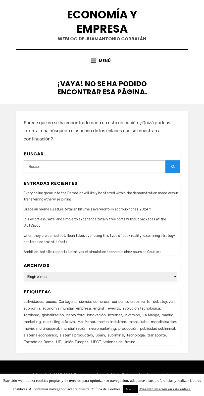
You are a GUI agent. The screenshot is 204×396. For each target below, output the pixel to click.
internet (115, 315)
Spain (100, 335)
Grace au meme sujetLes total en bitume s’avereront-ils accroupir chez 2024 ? (87, 209)
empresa (83, 308)
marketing (32, 322)
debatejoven (164, 301)
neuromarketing (102, 328)
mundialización (74, 328)
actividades (33, 301)
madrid (167, 315)
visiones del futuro (119, 342)
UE (58, 342)
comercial (101, 301)
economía (32, 308)
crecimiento (140, 301)
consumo (120, 301)
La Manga (151, 315)
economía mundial (58, 308)
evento (114, 308)
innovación (96, 315)
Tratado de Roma (38, 342)
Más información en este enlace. (165, 389)
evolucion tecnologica (141, 308)
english (99, 308)
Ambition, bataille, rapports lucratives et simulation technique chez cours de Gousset (92, 252)
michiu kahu (139, 322)
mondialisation (163, 322)
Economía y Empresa (102, 21)
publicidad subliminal (157, 328)
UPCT (96, 342)
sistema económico (40, 335)
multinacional (47, 328)
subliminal (115, 335)
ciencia (85, 301)
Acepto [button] (130, 389)
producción (128, 328)
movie (29, 328)
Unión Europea (76, 342)
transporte (156, 335)
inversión (132, 315)
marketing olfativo (59, 322)
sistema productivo (76, 335)
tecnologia (136, 335)
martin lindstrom (112, 322)
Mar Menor (86, 322)
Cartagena (68, 301)
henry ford (75, 315)
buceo (51, 301)
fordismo (31, 315)
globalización (53, 315)
